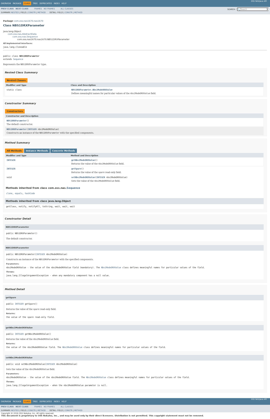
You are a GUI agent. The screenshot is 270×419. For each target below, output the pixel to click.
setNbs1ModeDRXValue (83, 177)
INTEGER (32, 129)
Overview (6, 3)
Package (17, 3)
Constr (32, 12)
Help (64, 3)
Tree (35, 3)
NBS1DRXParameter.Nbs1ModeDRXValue (91, 89)
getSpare (76, 168)
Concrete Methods (63, 150)
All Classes (67, 9)
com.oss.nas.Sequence (25, 36)
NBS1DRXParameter (17, 120)
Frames (38, 9)
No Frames (49, 9)
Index (57, 3)
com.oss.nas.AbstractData (22, 34)
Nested (15, 12)
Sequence (18, 59)
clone (9, 193)
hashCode (30, 193)
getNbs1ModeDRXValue (83, 160)
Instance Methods (37, 150)
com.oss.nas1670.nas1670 (28, 21)
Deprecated (46, 3)
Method (42, 12)
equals (18, 193)
